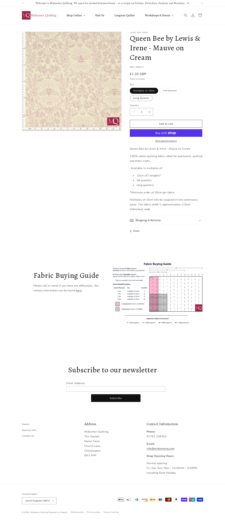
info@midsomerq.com (160, 448)
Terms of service (111, 512)
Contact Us (28, 435)
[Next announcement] (202, 3)
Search (25, 424)
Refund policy (77, 512)
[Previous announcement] (23, 3)
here (79, 290)
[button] (185, 15)
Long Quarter (141, 98)
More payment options (166, 141)
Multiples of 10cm (144, 90)
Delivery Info (29, 430)
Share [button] (136, 230)
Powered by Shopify (58, 512)
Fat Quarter (171, 91)
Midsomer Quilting (39, 512)
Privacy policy (93, 512)
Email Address (75, 383)
